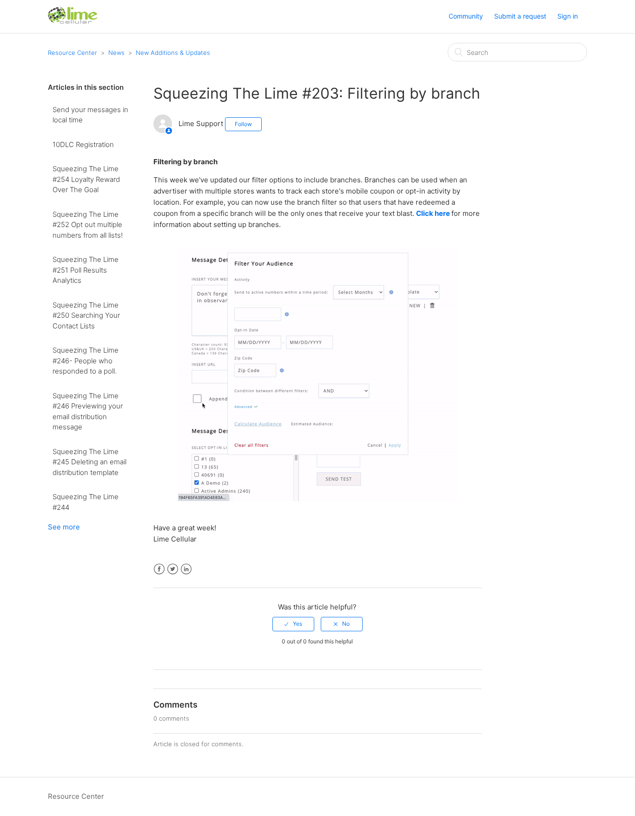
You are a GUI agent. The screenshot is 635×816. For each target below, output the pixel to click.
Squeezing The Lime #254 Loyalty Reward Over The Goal (86, 179)
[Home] (73, 21)
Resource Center (72, 52)
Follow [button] (243, 123)
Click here (433, 213)
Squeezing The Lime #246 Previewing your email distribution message (88, 411)
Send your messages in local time (90, 115)
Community (466, 16)
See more (64, 526)
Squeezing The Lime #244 (86, 502)
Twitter (173, 569)
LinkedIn (186, 569)
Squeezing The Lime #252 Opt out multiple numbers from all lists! (88, 225)
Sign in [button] (567, 16)
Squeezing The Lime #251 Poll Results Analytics (86, 270)
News (116, 52)
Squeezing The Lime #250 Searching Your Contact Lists (86, 315)
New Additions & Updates (173, 52)
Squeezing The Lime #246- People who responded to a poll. (86, 360)
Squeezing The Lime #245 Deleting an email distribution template (89, 462)
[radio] (293, 624)
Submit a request (520, 16)
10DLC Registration (83, 144)
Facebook (159, 569)
